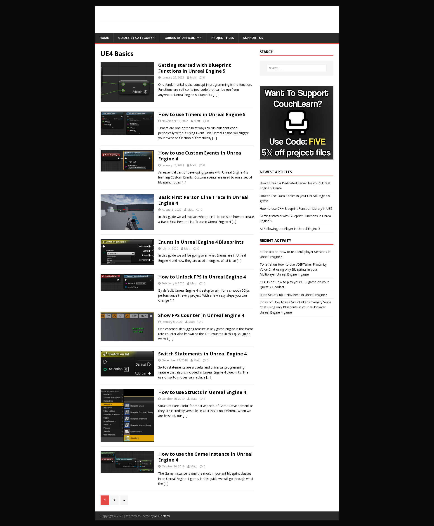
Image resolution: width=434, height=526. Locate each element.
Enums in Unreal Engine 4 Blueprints (201, 242)
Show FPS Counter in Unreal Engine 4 (201, 315)
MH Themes (162, 516)
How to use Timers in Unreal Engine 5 (201, 114)
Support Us (253, 38)
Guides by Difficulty (182, 38)
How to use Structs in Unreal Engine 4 (202, 392)
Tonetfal (266, 264)
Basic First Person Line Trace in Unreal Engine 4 (203, 200)
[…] (215, 95)
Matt (193, 77)
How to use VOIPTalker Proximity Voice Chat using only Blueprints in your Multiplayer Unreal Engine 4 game (293, 269)
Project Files (222, 38)
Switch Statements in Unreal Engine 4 (202, 354)
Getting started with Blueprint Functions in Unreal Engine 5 (194, 68)
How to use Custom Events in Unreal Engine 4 (200, 156)
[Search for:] (296, 68)
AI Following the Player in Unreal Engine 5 (290, 228)
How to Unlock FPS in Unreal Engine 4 (202, 277)
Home (104, 38)
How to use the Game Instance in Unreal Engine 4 (205, 457)
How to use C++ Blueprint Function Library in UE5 (296, 208)
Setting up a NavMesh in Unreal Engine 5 (298, 295)
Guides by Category (135, 38)
